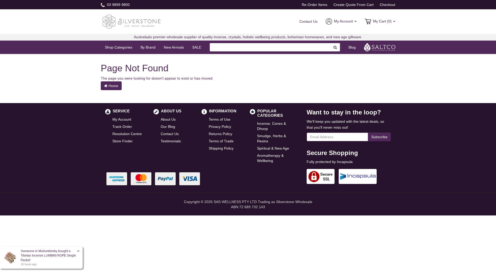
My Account (121, 119)
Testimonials (171, 141)
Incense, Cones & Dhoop (271, 126)
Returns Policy (220, 134)
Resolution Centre (127, 134)
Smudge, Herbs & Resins (271, 138)
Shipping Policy (221, 148)
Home (112, 86)
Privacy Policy (220, 127)
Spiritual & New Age (273, 148)
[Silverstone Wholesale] (132, 21)
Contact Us (308, 21)
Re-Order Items (314, 5)
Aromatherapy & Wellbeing (270, 158)
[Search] (335, 47)
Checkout (387, 5)
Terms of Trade (221, 141)
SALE (196, 47)
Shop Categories (118, 47)
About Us (168, 119)
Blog (352, 47)
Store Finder (122, 141)
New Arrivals (174, 47)
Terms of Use (219, 119)
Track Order (122, 127)
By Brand (148, 47)
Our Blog (168, 127)
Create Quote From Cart (354, 5)
